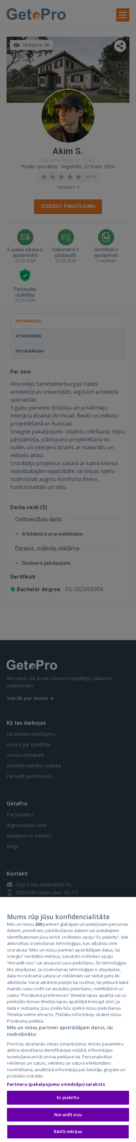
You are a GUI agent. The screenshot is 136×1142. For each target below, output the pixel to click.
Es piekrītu (68, 1097)
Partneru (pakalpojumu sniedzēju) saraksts (56, 1084)
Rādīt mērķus (68, 1131)
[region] (68, 1019)
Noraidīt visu (68, 1115)
